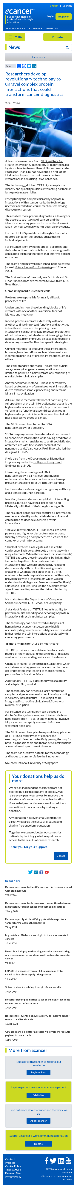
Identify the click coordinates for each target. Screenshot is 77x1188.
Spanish (67, 5)
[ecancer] (20, 10)
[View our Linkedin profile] (35, 872)
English (54, 5)
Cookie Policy (13, 1166)
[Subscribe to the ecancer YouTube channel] (68, 1160)
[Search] (67, 47)
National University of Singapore (37, 762)
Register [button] (63, 16)
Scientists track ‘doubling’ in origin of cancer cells (33, 987)
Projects (10, 1162)
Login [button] (50, 16)
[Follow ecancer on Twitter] (53, 1160)
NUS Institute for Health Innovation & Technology (34, 162)
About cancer (38, 1120)
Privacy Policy (13, 1176)
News (14, 47)
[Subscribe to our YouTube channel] (46, 872)
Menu (18, 36)
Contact (10, 1159)
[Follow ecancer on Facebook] (46, 1160)
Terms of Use (13, 1169)
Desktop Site (13, 1173)
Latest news (38, 57)
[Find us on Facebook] (41, 872)
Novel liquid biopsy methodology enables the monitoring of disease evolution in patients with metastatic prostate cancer (37, 955)
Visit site (38, 1095)
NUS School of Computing (45, 602)
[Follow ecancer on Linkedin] (61, 1160)
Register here (38, 1072)
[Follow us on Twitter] (30, 872)
